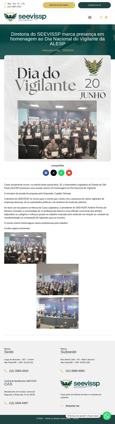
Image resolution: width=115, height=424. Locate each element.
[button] (89, 17)
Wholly (76, 418)
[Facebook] (106, 17)
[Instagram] (101, 17)
